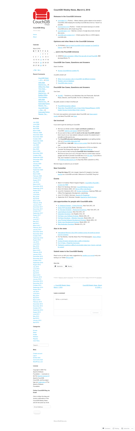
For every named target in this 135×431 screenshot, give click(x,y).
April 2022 (36, 165)
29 (41, 65)
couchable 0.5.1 (62, 20)
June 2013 (36, 314)
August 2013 (37, 312)
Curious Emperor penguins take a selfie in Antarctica (73, 241)
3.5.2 (47, 80)
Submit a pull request (70, 131)
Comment (95, 312)
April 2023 (36, 161)
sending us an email (88, 255)
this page (90, 155)
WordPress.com (38, 362)
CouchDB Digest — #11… (43, 79)
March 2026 (36, 130)
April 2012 (36, 322)
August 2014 (37, 289)
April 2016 (36, 248)
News (87, 277)
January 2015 (37, 279)
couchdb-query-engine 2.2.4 (66, 35)
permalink (99, 277)
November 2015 (38, 258)
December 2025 (38, 135)
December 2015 (38, 256)
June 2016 (36, 244)
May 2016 (36, 246)
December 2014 (38, 281)
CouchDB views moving (65, 83)
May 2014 (36, 296)
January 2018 (37, 205)
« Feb (34, 70)
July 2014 (36, 291)
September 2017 (38, 213)
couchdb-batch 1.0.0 (64, 31)
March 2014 (36, 300)
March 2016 (36, 250)
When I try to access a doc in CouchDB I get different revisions (76, 79)
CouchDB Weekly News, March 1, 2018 (62, 286)
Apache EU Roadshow (82, 195)
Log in (35, 355)
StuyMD (60, 95)
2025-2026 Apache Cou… (42, 84)
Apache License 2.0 (43, 376)
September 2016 (38, 238)
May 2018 (36, 196)
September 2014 (38, 287)
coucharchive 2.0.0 (63, 27)
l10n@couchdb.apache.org (68, 160)
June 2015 (36, 269)
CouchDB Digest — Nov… (43, 109)
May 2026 (36, 126)
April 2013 (36, 318)
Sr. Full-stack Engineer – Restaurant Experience (72, 210)
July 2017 (36, 217)
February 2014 (37, 302)
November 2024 (38, 153)
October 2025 (37, 139)
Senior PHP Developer (64, 208)
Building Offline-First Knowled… (43, 96)
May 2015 (36, 271)
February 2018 (37, 203)
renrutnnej (70, 277)
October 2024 (37, 155)
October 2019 (37, 178)
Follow (37, 412)
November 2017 (38, 209)
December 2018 (38, 186)
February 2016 (37, 252)
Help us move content (80, 143)
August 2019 (37, 180)
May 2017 (36, 221)
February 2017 (37, 227)
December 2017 (38, 207)
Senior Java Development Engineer (68, 222)
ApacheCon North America (88, 197)
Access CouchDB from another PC (68, 71)
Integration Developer (64, 214)
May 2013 (36, 316)
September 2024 (38, 157)
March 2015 (36, 275)
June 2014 (36, 293)
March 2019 (36, 184)
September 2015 (38, 262)
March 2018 (36, 201)
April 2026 (36, 128)
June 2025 (36, 147)
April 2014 (36, 298)
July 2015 (36, 267)
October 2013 (37, 308)
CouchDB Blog (39, 27)
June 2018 (36, 194)
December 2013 (38, 304)
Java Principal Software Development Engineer (72, 220)
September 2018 (38, 188)
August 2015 (37, 265)
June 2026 (36, 124)
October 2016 (37, 236)
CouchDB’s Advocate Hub (72, 141)
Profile (35, 334)
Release (35, 336)
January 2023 (37, 163)
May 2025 (36, 149)
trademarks (41, 382)
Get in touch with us (86, 149)
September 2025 (38, 141)
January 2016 (37, 254)
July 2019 (36, 182)
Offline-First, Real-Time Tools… (43, 88)
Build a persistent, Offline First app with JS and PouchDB (80, 56)
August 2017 (37, 215)
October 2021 (37, 168)
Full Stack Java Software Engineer (68, 216)
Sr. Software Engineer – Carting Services (70, 205)
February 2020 (37, 176)
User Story (36, 341)
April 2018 (36, 199)
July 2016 (36, 242)
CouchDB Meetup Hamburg (85, 187)
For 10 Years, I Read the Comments (69, 243)
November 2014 (38, 283)
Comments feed (38, 360)
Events (35, 330)
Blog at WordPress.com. (60, 421)
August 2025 (37, 143)
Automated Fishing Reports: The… (44, 105)
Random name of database (66, 81)
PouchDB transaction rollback (67, 106)
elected (60, 174)
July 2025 (36, 145)
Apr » (39, 70)
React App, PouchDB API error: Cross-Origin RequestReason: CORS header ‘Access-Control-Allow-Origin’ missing (79, 109)
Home (35, 34)
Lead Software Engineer (65, 212)
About (35, 37)
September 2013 (38, 310)
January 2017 (37, 229)
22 (41, 62)
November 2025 (38, 137)
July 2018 (36, 192)
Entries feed (36, 357)
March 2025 (36, 151)
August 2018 (37, 190)
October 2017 (37, 211)
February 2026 (37, 132)
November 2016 (38, 234)
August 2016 (37, 240)
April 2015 (36, 273)
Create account (37, 353)
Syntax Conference (83, 191)
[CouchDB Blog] (41, 26)
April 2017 (36, 223)
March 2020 (36, 174)
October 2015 (37, 260)
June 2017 (36, 219)
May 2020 (36, 172)
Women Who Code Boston (83, 189)
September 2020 (38, 170)
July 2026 (36, 122)
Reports (35, 339)
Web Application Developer (66, 224)
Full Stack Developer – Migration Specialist (70, 218)
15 (41, 60)
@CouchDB (69, 257)
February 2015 (37, 277)
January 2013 (37, 320)
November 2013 (38, 306)
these (75, 116)
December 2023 (38, 159)
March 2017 (36, 225)
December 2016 (38, 232)
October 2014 (37, 285)
